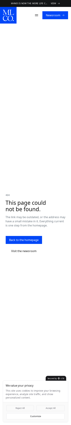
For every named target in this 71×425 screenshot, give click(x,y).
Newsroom (53, 15)
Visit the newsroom (24, 251)
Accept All (50, 407)
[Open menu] (37, 15)
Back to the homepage (24, 240)
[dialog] (35, 401)
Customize (35, 416)
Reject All (20, 407)
